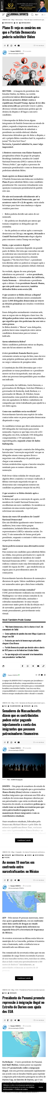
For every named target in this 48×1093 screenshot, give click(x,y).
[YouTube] (42, 675)
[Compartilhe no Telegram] (15, 45)
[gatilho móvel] (4, 14)
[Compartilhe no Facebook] (7, 45)
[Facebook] (39, 675)
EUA (17, 23)
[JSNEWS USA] (17, 14)
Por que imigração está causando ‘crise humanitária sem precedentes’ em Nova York (22, 656)
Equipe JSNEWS (16, 51)
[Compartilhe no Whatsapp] (11, 45)
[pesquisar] (32, 15)
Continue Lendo (24, 840)
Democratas (8, 23)
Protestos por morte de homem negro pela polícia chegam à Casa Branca (21, 642)
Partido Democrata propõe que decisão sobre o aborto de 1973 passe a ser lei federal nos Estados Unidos (23, 649)
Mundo (29, 855)
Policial (7, 857)
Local (36, 706)
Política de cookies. (21, 1089)
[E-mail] (18, 45)
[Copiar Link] (43, 666)
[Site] (36, 675)
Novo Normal (39, 855)
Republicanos (26, 23)
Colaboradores (15, 706)
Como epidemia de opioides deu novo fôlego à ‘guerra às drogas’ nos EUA (23, 635)
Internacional (19, 855)
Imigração (27, 706)
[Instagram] (45, 675)
